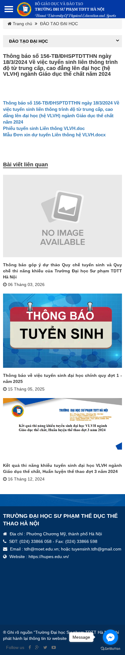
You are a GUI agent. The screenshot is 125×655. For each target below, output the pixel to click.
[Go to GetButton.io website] (110, 649)
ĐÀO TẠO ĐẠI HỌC (58, 23)
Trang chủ (22, 23)
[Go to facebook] (110, 637)
